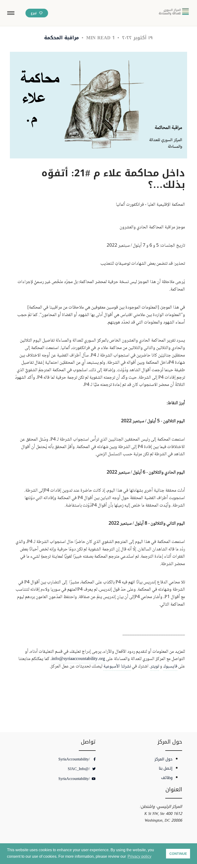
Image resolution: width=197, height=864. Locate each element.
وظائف (166, 777)
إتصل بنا (165, 768)
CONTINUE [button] (178, 854)
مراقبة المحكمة (61, 37)
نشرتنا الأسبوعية (117, 666)
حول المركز (163, 759)
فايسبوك (170, 666)
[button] (10, 13)
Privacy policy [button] (139, 856)
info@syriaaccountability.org (78, 659)
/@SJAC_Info (79, 768)
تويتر (154, 666)
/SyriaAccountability (74, 759)
